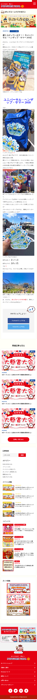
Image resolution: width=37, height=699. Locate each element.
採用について (4, 676)
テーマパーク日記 (14, 31)
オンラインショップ (6, 663)
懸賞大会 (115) (7, 474)
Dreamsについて (5, 672)
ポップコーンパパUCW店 (19, 299)
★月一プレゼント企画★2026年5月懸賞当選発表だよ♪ (17, 432)
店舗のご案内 (4, 667)
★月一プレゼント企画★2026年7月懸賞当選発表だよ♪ (17, 374)
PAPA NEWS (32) (7, 464)
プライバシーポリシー (7, 684)
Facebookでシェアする (18, 320)
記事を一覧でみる (18, 439)
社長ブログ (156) (7, 477)
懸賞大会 (32, 351)
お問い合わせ (4, 680)
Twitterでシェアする (18, 326)
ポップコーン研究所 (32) (10, 472)
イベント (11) (6, 467)
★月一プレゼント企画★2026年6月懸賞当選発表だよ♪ (17, 403)
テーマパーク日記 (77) (9, 469)
